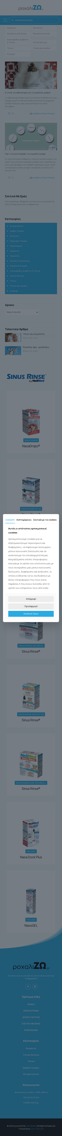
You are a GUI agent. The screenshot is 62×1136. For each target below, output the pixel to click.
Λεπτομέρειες (23, 519)
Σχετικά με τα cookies (45, 519)
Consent (10, 519)
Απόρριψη (31, 598)
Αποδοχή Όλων (31, 613)
